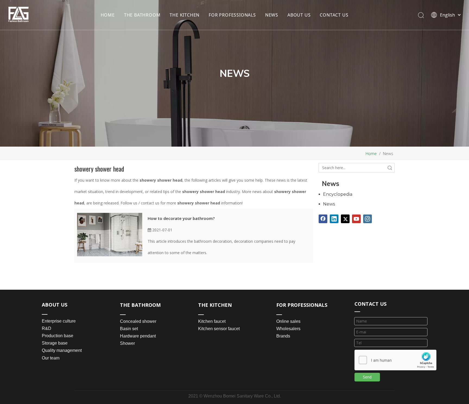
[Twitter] (345, 218)
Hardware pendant (138, 336)
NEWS (271, 15)
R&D (46, 328)
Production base (57, 335)
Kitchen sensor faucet (219, 328)
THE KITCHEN (184, 15)
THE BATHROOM (142, 15)
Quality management (62, 350)
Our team (50, 358)
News (329, 204)
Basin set (129, 328)
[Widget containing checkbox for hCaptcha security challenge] (395, 360)
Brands (283, 336)
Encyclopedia (337, 194)
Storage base (55, 343)
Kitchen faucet (212, 321)
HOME (108, 15)
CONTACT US (334, 15)
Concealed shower (138, 321)
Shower (127, 343)
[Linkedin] (334, 218)
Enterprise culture (59, 321)
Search (389, 167)
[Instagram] (367, 218)
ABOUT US (298, 15)
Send (367, 377)
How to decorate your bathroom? (181, 218)
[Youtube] (356, 218)
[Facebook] (323, 218)
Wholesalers (288, 328)
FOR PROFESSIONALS (232, 15)
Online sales (288, 321)
